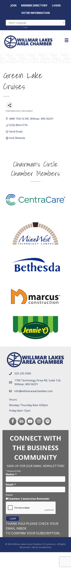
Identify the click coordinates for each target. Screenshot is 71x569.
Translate (34, 27)
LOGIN (56, 5)
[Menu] (66, 40)
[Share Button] (9, 105)
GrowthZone (45, 547)
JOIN (14, 5)
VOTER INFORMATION (35, 13)
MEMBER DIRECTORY (34, 5)
